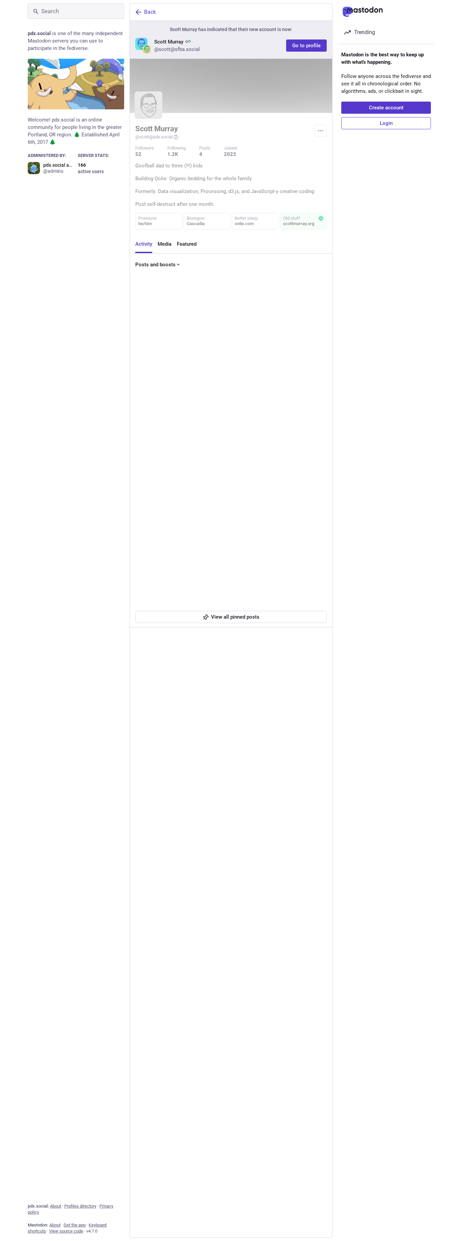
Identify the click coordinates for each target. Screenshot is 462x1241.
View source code (66, 1231)
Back (150, 12)
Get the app (75, 1224)
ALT (317, 579)
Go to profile (306, 46)
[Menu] (321, 131)
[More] (323, 596)
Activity (143, 244)
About (55, 1206)
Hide (315, 401)
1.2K (172, 154)
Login (386, 123)
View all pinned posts (235, 617)
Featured (187, 244)
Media (164, 244)
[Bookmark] (277, 596)
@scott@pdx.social (153, 136)
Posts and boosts (155, 265)
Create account (386, 108)
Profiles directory (80, 1206)
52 (138, 154)
